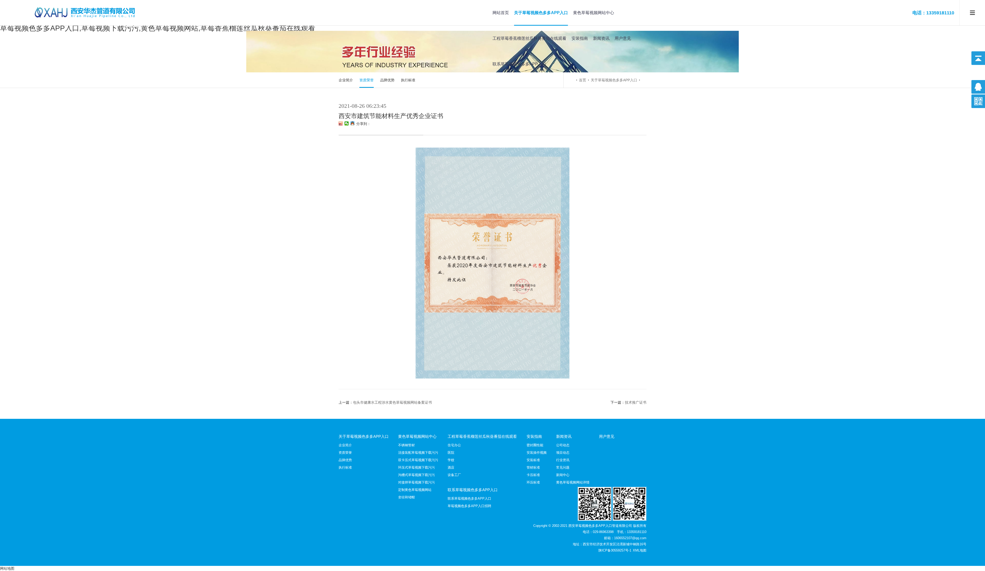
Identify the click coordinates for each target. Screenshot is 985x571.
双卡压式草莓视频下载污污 (418, 460)
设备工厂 (454, 475)
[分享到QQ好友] (352, 123)
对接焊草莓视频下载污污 (416, 482)
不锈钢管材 (406, 445)
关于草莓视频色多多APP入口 (541, 13)
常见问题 (562, 467)
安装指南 (580, 38)
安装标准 (533, 460)
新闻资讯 (601, 38)
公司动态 (562, 445)
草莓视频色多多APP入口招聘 (469, 506)
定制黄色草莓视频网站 (414, 490)
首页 (582, 80)
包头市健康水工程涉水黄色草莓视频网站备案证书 (392, 402)
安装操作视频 (537, 452)
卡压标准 (533, 475)
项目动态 (562, 452)
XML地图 (639, 550)
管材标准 (533, 467)
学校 (451, 460)
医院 (451, 452)
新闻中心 (562, 475)
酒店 (451, 467)
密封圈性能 (535, 445)
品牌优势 (387, 80)
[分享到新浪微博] (341, 123)
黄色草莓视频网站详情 (572, 482)
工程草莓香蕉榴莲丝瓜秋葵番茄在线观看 (529, 38)
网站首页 (501, 13)
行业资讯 (562, 460)
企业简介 (346, 80)
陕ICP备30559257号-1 (615, 550)
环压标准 (533, 482)
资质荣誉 (366, 80)
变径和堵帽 (406, 497)
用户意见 (623, 38)
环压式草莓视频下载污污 (416, 467)
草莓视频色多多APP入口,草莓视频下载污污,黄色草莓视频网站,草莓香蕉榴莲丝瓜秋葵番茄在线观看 (157, 28)
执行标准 (408, 80)
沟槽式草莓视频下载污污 (416, 475)
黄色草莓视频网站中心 (593, 13)
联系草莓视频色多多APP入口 (519, 64)
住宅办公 (454, 445)
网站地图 (7, 568)
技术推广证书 (635, 402)
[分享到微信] (346, 123)
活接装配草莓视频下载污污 (418, 452)
